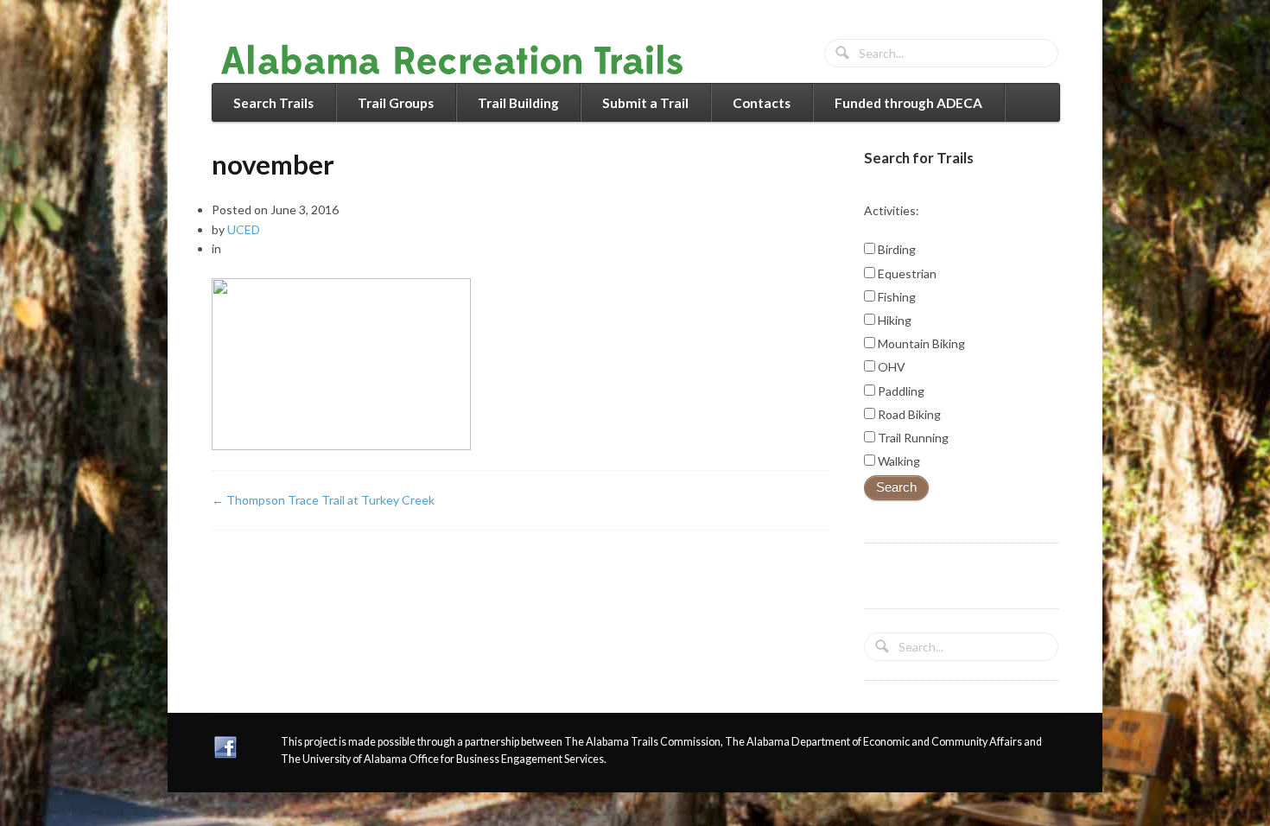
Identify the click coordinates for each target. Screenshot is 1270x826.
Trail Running (912, 437)
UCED (243, 229)
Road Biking (908, 414)
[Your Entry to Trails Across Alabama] (469, 72)
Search (896, 487)
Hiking (893, 320)
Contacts (762, 103)
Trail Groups (396, 103)
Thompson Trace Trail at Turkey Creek (323, 499)
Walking (897, 461)
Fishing (895, 296)
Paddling (899, 391)
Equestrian (906, 273)
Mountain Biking (920, 343)
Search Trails (273, 103)
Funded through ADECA (908, 103)
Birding (895, 249)
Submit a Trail (645, 103)
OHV (890, 366)
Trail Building (518, 103)
